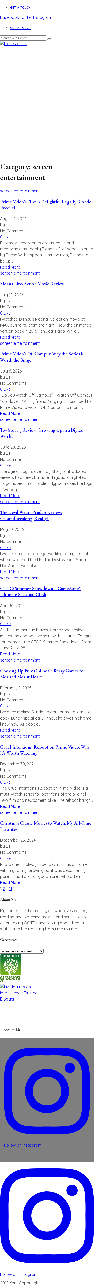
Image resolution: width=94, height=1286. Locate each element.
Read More (10, 267)
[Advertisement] (47, 96)
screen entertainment (20, 190)
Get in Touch (20, 7)
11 (10, 888)
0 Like (5, 236)
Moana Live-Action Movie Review (32, 284)
